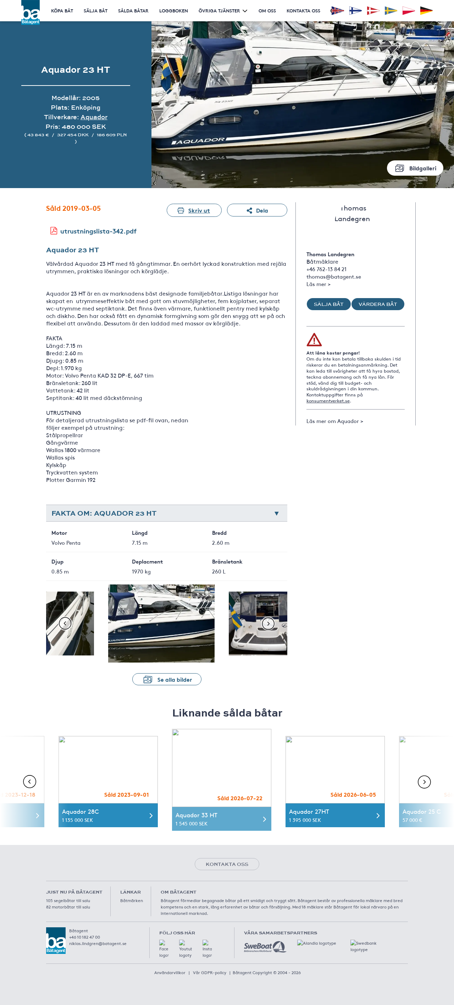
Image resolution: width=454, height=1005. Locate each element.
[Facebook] (163, 949)
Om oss (267, 10)
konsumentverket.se (328, 400)
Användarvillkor (170, 972)
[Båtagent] (30, 12)
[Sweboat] (265, 947)
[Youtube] (185, 949)
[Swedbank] (371, 947)
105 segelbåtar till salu (68, 900)
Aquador (94, 116)
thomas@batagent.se (333, 276)
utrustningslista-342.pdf (98, 230)
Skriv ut (199, 210)
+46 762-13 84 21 (326, 269)
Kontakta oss (303, 10)
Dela (262, 210)
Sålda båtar (133, 10)
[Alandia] (318, 947)
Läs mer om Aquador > (334, 420)
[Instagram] (207, 949)
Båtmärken (131, 900)
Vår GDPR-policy (209, 972)
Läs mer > (318, 283)
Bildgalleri (422, 168)
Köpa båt (62, 10)
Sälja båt (95, 10)
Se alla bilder (174, 679)
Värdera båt (378, 304)
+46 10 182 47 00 (84, 937)
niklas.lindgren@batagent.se (98, 943)
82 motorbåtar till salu (68, 907)
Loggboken (173, 10)
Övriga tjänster (219, 10)
